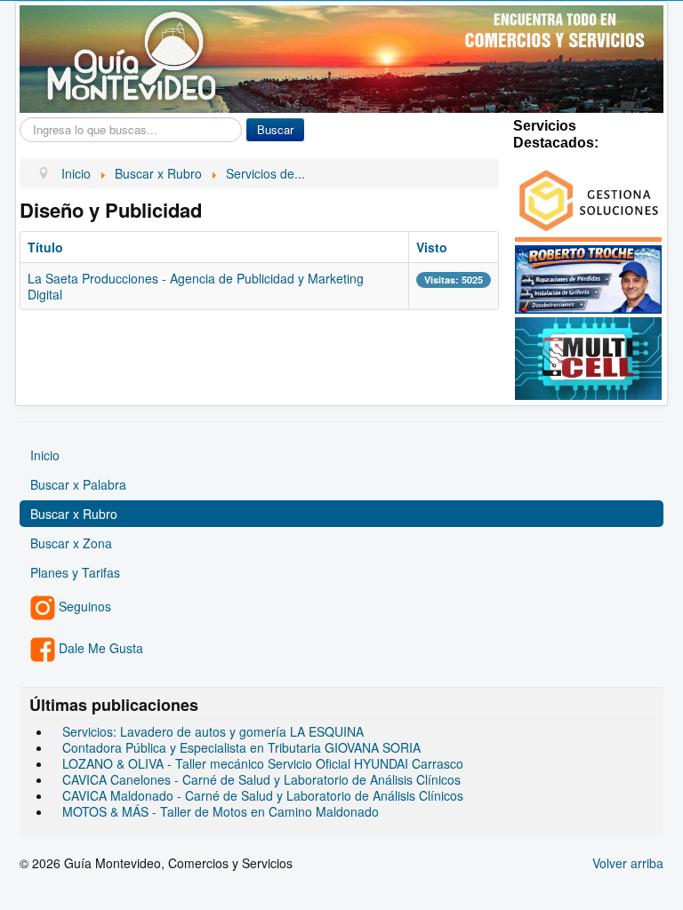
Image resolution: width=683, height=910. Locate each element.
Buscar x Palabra (78, 484)
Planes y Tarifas (75, 572)
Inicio (45, 455)
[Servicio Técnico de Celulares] (588, 356)
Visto (431, 247)
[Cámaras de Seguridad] (588, 199)
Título (45, 247)
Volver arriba (627, 863)
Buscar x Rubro (73, 514)
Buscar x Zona (71, 543)
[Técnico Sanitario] (588, 277)
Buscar (275, 129)
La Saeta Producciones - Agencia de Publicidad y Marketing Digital (196, 286)
